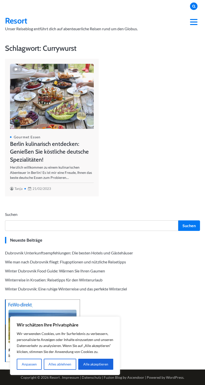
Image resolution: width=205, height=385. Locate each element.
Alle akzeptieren (95, 364)
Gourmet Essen (27, 137)
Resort (16, 21)
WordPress (175, 377)
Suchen (11, 214)
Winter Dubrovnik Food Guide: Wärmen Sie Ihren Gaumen (55, 270)
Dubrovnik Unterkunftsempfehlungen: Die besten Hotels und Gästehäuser (69, 252)
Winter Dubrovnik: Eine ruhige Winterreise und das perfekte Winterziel (66, 288)
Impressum (70, 377)
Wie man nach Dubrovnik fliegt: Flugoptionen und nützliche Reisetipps (65, 261)
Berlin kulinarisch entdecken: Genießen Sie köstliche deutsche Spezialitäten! (49, 151)
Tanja (18, 189)
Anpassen (29, 364)
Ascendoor (135, 377)
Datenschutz (91, 377)
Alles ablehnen (59, 364)
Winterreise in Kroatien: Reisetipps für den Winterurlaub (53, 279)
